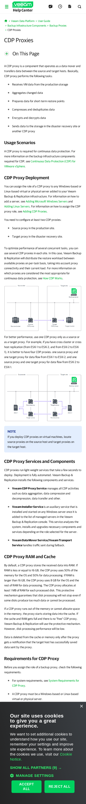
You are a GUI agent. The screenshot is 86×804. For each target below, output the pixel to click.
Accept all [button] (26, 786)
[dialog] (43, 753)
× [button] (81, 706)
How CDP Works (52, 278)
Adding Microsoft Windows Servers (47, 201)
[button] (43, 767)
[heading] (43, 142)
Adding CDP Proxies (35, 211)
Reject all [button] (59, 786)
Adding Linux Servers (17, 206)
